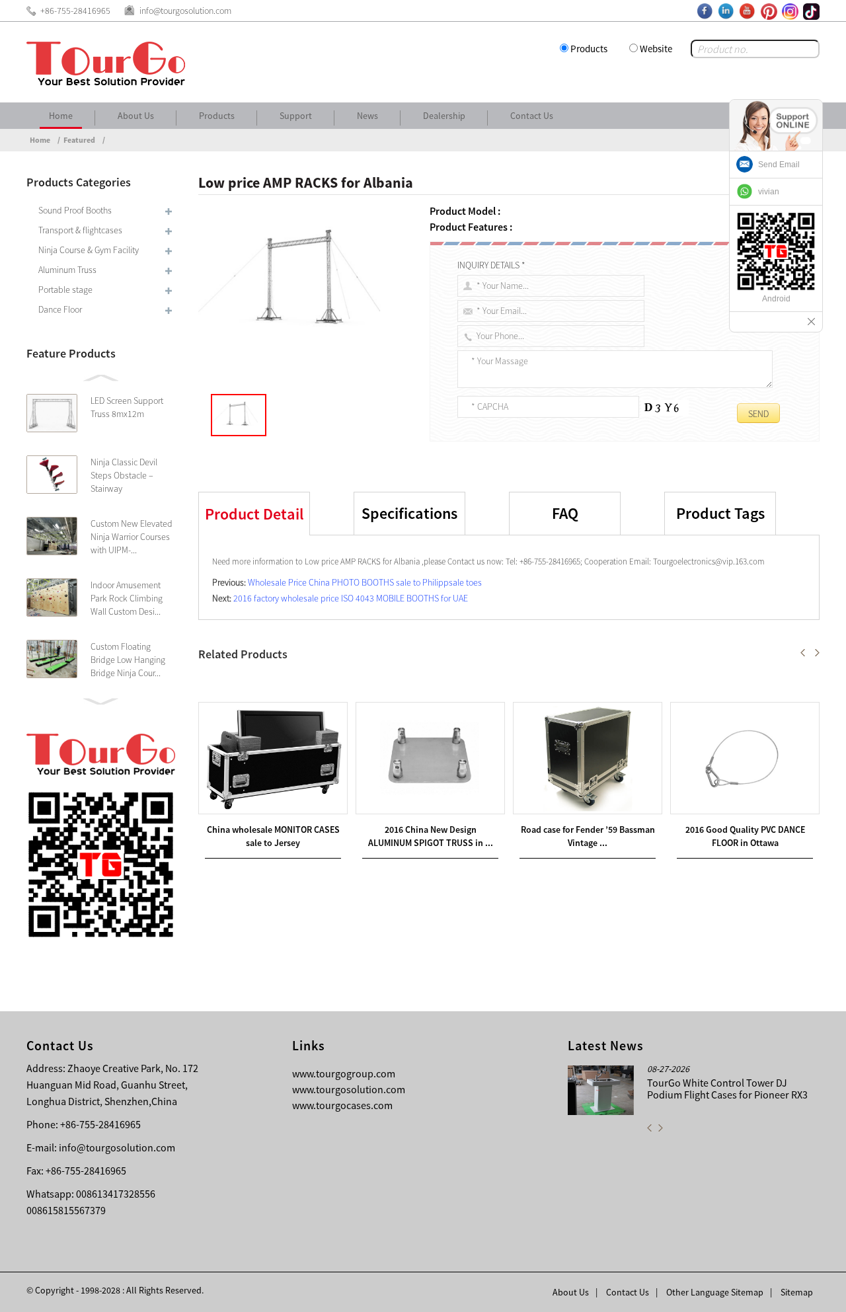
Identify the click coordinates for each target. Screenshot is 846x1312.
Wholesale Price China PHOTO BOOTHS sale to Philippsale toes (365, 582)
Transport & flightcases (80, 230)
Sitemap (797, 1292)
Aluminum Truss (67, 270)
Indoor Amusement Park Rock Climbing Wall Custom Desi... (127, 598)
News (367, 116)
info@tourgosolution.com (117, 1147)
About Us (136, 116)
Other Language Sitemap (714, 1292)
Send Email (779, 164)
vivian (768, 191)
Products (588, 48)
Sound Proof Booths (75, 210)
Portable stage (65, 289)
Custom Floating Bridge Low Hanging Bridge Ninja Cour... (128, 659)
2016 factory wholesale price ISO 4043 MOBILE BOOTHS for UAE (350, 598)
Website (656, 48)
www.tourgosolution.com (348, 1089)
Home (61, 116)
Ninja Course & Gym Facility (88, 250)
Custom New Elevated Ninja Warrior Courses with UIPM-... (132, 537)
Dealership (444, 116)
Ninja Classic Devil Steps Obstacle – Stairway (124, 475)
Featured (79, 140)
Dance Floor (60, 309)
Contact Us (531, 116)
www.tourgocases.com (342, 1105)
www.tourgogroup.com (343, 1073)
